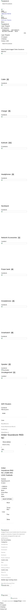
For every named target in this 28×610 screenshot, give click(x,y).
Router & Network (5, 557)
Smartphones (4, 544)
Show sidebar (7, 442)
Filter (3, 413)
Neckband (3, 555)
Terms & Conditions (6, 577)
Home (3, 49)
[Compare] (3, 465)
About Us (3, 572)
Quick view (7, 465)
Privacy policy (4, 575)
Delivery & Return (5, 567)
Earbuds (3, 552)
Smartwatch (4, 549)
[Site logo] (5, 1)
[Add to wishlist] (11, 465)
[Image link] (5, 530)
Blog (2, 562)
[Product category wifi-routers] (14, 231)
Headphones (4, 547)
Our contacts (4, 565)
